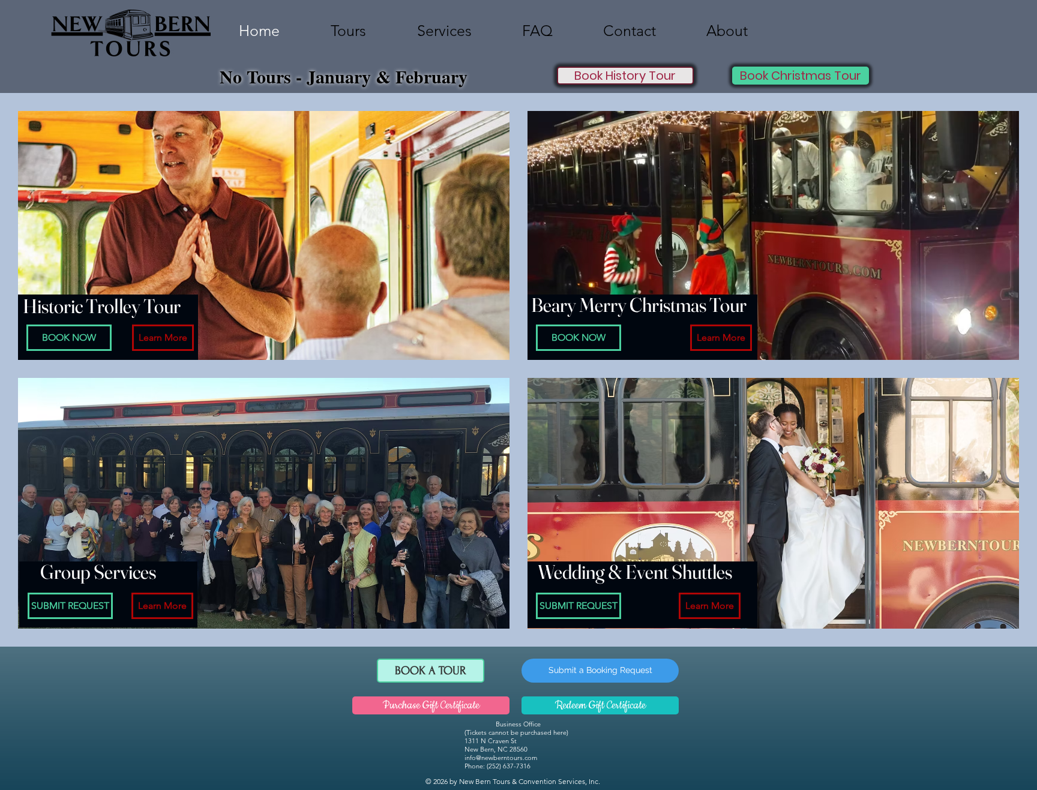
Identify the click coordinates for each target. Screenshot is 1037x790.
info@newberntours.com (500, 757)
